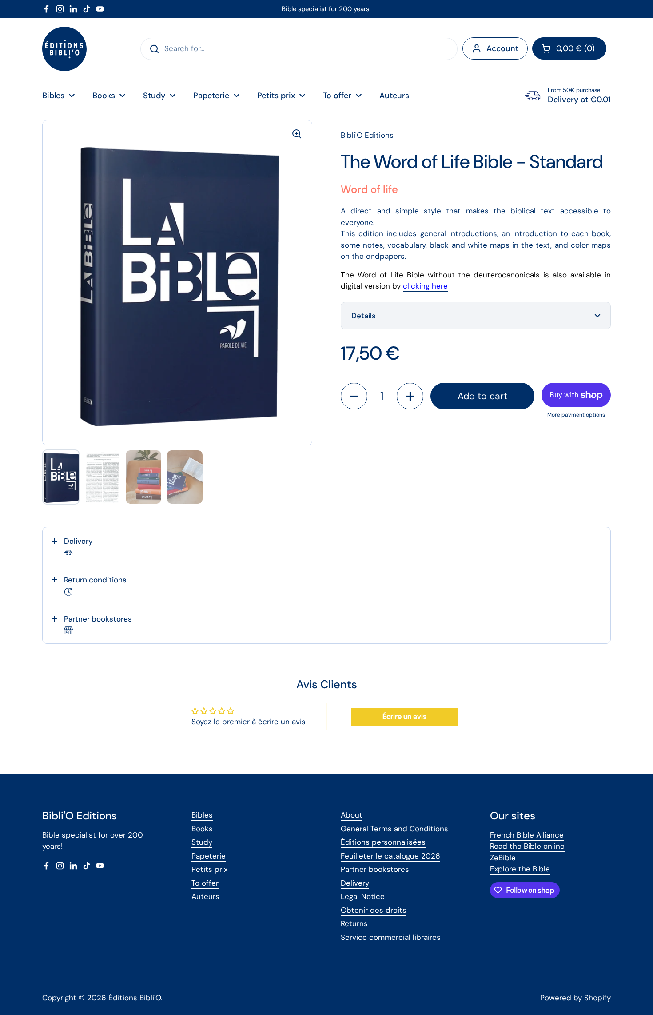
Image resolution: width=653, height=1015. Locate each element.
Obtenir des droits (373, 910)
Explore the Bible (520, 869)
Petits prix (209, 869)
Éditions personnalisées (383, 842)
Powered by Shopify (575, 998)
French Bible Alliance (527, 835)
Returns (354, 923)
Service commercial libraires (391, 937)
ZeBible (503, 858)
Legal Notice (363, 896)
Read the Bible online (527, 846)
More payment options (576, 414)
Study (201, 842)
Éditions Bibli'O (134, 998)
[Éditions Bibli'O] (64, 49)
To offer (205, 883)
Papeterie (208, 856)
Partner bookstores (375, 869)
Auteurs (205, 896)
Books (202, 829)
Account (502, 48)
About (351, 815)
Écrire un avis (404, 716)
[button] (569, 48)
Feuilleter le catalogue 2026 (390, 856)
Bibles (202, 815)
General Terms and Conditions (394, 829)
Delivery (355, 883)
